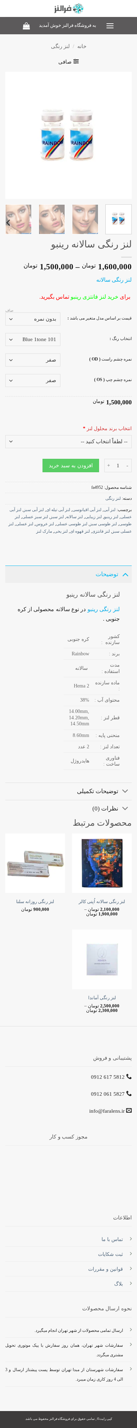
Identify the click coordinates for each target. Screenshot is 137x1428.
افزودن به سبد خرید (70, 465)
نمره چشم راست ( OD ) (110, 359)
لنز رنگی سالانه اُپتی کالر (102, 901)
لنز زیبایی (93, 516)
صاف (9, 310)
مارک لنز (44, 531)
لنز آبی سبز (34, 509)
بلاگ (118, 1284)
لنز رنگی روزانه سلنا (35, 901)
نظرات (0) (105, 808)
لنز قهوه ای (80, 531)
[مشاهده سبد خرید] (26, 26)
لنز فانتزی (101, 531)
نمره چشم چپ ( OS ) (113, 380)
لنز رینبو (111, 516)
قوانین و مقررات (105, 1269)
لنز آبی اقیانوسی (87, 509)
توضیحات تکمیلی (97, 791)
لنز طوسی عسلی (71, 523)
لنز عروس (44, 523)
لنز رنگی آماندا (102, 997)
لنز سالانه (74, 516)
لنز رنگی (60, 46)
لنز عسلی (24, 523)
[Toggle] (125, 574)
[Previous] (120, 135)
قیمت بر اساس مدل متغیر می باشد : (99, 318)
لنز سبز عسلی (35, 516)
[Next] (11, 135)
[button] (109, 25)
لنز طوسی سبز (103, 523)
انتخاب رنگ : (121, 338)
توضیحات (107, 574)
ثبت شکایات (110, 1254)
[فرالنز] (69, 8)
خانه (81, 46)
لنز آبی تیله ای (58, 509)
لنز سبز (57, 516)
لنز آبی (110, 509)
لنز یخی (61, 531)
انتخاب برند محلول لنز (107, 428)
